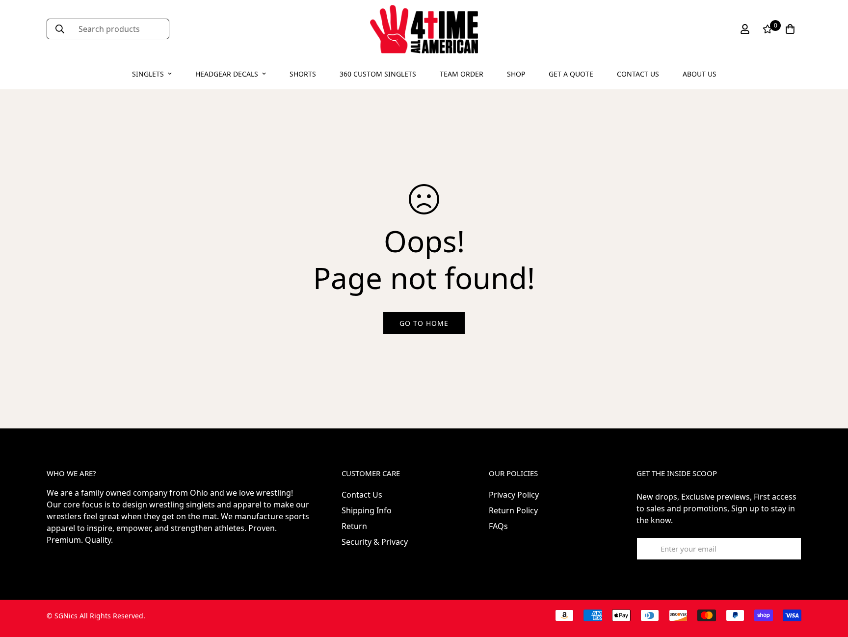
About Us (699, 74)
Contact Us (638, 74)
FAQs (498, 526)
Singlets (148, 74)
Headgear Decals (226, 74)
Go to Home (424, 323)
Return (354, 526)
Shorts (303, 74)
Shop (516, 74)
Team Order (461, 74)
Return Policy (513, 510)
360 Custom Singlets (378, 74)
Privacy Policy (514, 494)
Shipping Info (367, 510)
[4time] (424, 29)
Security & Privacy (375, 541)
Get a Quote (571, 74)
